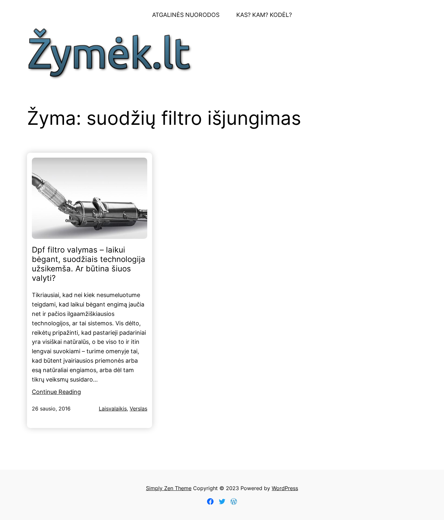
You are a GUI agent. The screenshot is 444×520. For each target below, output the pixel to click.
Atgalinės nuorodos (185, 14)
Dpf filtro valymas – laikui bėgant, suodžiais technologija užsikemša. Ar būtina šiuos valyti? (88, 263)
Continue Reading (56, 391)
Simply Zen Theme (168, 488)
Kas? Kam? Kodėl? (264, 14)
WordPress (285, 488)
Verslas (138, 408)
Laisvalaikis (113, 408)
